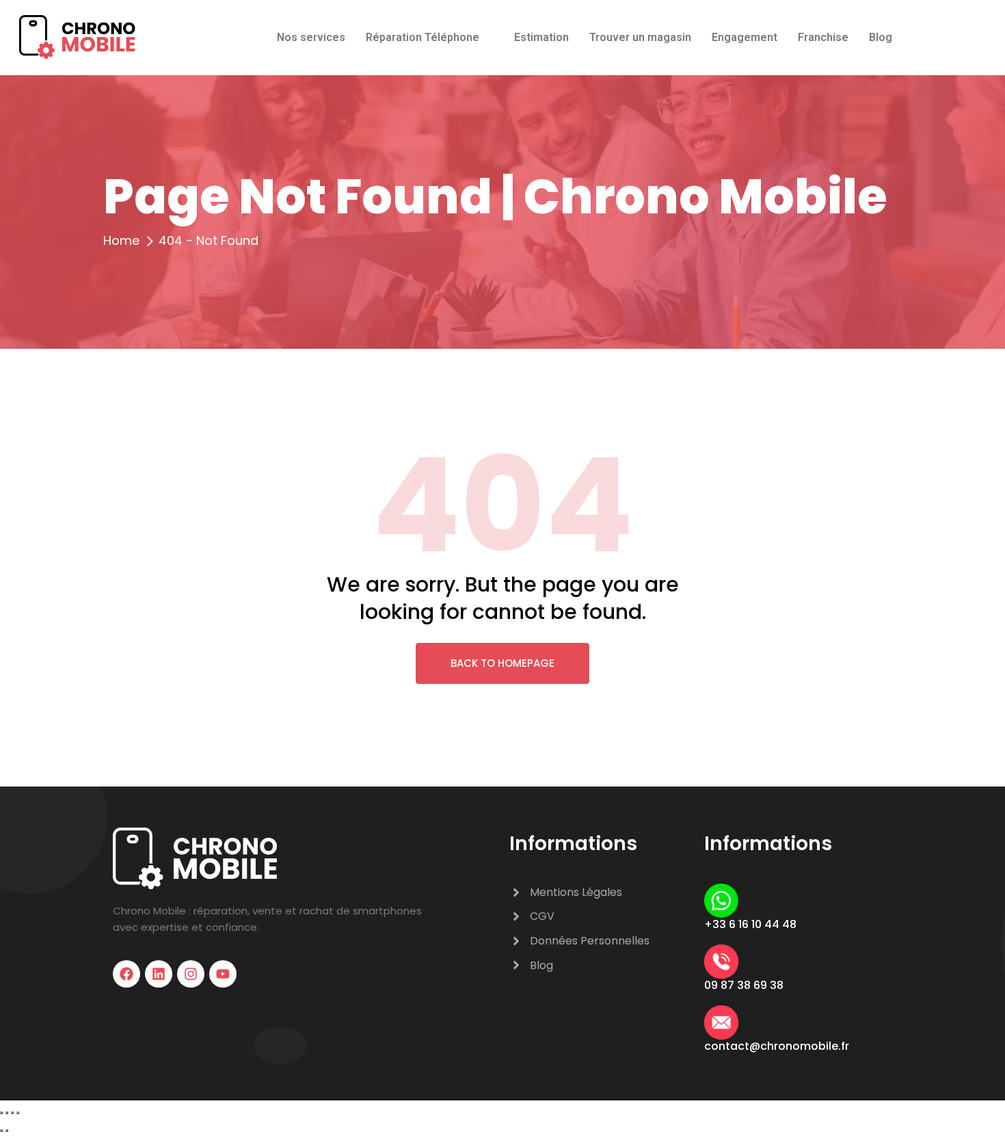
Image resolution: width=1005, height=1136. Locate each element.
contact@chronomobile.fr (776, 1046)
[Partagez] (12, 1112)
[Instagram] (190, 974)
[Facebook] (126, 974)
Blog (880, 37)
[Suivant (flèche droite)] (6, 1130)
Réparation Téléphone (422, 37)
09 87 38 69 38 (743, 985)
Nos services (311, 37)
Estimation (541, 37)
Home (121, 240)
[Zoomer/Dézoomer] (1, 1112)
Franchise (823, 37)
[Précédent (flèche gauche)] (1, 1130)
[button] (430, 37)
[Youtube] (223, 974)
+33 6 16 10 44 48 (750, 924)
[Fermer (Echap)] (17, 1112)
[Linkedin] (158, 974)
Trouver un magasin (640, 37)
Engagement (744, 37)
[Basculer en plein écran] (6, 1112)
